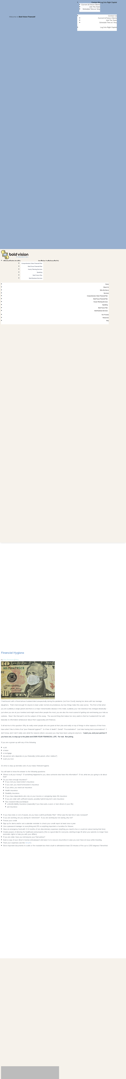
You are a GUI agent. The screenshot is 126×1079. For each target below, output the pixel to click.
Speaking (39, 272)
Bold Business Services (35, 278)
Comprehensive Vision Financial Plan (32, 263)
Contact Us (95, 2)
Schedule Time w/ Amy (91, 8)
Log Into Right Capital (108, 2)
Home (107, 284)
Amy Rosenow (8, 659)
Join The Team (94, 6)
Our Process (46, 260)
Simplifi (28, 842)
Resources (53, 260)
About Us (9, 260)
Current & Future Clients (90, 4)
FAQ (57, 260)
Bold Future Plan (37, 275)
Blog (17, 659)
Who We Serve (16, 260)
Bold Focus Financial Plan (35, 266)
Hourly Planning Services (35, 269)
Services (40, 260)
